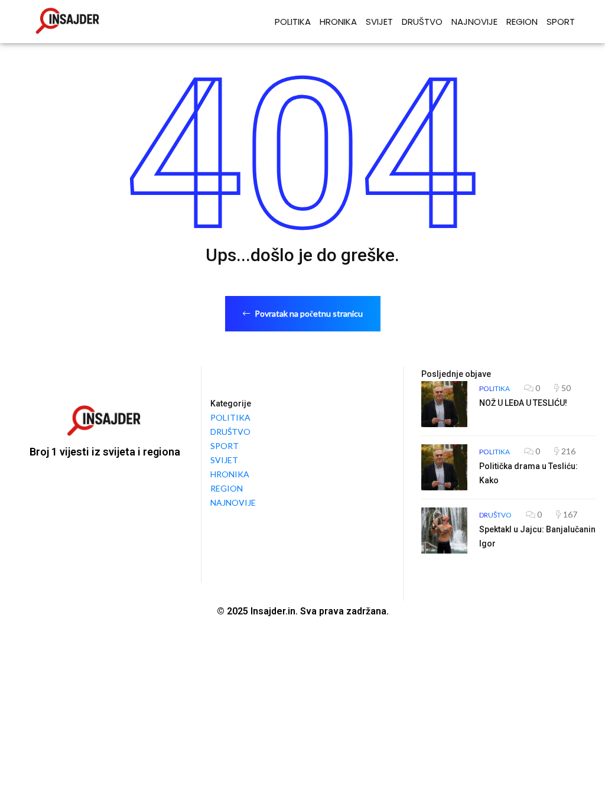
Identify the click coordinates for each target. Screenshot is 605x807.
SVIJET (379, 21)
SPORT (561, 21)
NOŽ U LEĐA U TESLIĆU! (523, 403)
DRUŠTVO (422, 21)
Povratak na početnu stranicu (308, 313)
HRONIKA (338, 21)
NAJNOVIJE (474, 21)
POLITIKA (293, 21)
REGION (522, 21)
